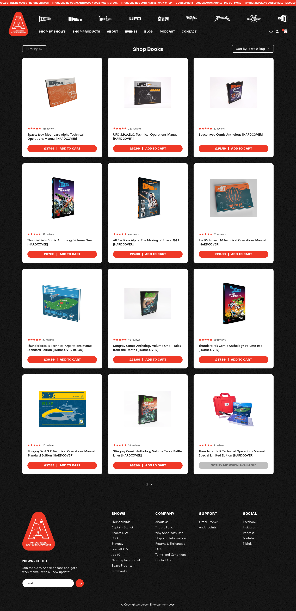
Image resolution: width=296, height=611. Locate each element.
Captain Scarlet (122, 527)
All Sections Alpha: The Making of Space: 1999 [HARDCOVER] (146, 242)
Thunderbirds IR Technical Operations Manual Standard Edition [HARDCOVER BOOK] (60, 348)
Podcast (248, 532)
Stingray (117, 543)
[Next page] (151, 484)
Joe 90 (116, 554)
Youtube (249, 538)
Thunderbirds (121, 521)
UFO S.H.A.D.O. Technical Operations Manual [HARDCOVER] (145, 137)
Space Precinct (122, 565)
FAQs (159, 549)
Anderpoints (207, 527)
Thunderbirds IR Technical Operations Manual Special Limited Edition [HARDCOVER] (232, 453)
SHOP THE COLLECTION (159, 3)
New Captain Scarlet (126, 560)
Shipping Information (170, 538)
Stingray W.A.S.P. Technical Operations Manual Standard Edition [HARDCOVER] (61, 453)
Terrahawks (119, 571)
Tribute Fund (164, 527)
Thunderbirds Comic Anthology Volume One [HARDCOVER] (59, 242)
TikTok (247, 543)
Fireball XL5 (120, 549)
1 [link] (144, 484)
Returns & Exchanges (170, 543)
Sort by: (241, 49)
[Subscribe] (80, 583)
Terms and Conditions (170, 554)
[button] (116, 31)
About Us (161, 521)
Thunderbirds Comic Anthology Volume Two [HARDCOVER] (230, 348)
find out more (213, 3)
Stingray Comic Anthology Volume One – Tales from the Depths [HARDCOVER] (147, 348)
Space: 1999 (120, 532)
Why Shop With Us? (169, 532)
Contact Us (163, 560)
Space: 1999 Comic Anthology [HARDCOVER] (231, 135)
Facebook (249, 521)
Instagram (250, 527)
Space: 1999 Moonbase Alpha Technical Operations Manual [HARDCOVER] (55, 137)
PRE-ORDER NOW (18, 3)
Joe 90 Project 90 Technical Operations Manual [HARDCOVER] (232, 242)
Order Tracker (208, 521)
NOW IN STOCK (89, 3)
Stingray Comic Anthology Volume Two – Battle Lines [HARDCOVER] (147, 453)
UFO (115, 538)
